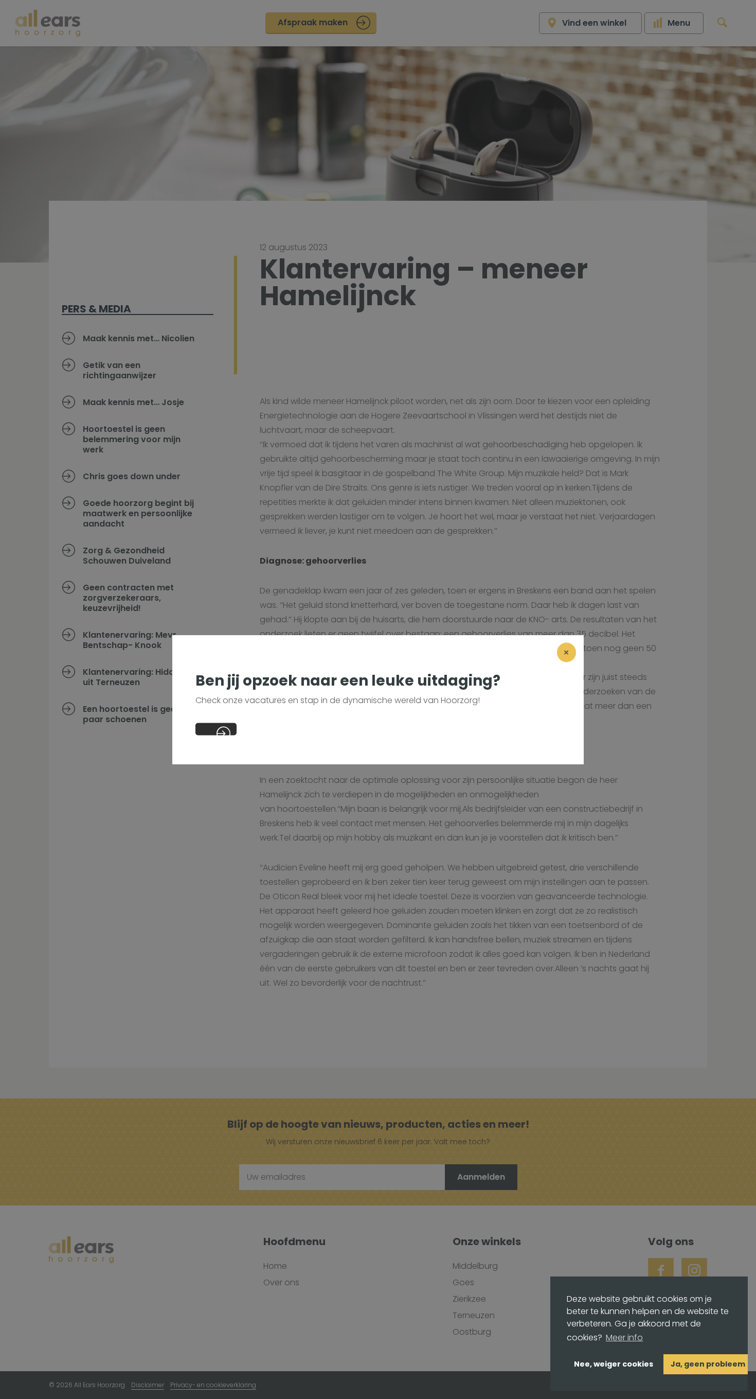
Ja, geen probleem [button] (708, 1364)
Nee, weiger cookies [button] (613, 1364)
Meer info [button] (624, 1337)
